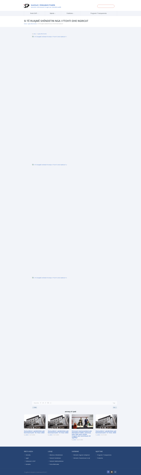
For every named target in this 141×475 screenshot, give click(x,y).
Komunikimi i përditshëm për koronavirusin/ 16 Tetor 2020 (34, 432)
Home (25, 23)
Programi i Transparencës (99, 13)
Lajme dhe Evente (32, 23)
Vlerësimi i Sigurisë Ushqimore (81, 455)
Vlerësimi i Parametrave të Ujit (81, 458)
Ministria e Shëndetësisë (56, 455)
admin (27, 435)
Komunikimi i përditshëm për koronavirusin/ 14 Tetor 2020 (58, 432)
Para (35, 407)
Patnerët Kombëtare (55, 458)
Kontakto (28, 464)
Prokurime (100, 458)
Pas (114, 407)
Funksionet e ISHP (30, 461)
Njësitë (52, 13)
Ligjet (27, 458)
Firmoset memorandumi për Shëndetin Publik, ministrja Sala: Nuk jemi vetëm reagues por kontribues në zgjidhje (82, 434)
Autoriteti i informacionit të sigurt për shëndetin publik (46, 7)
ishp (35, 34)
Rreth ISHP (33, 13)
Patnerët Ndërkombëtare (56, 461)
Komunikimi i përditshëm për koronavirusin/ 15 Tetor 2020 (106, 432)
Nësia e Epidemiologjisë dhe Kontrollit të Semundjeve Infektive (57, 15)
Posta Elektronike (54, 464)
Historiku (28, 455)
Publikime (70, 13)
